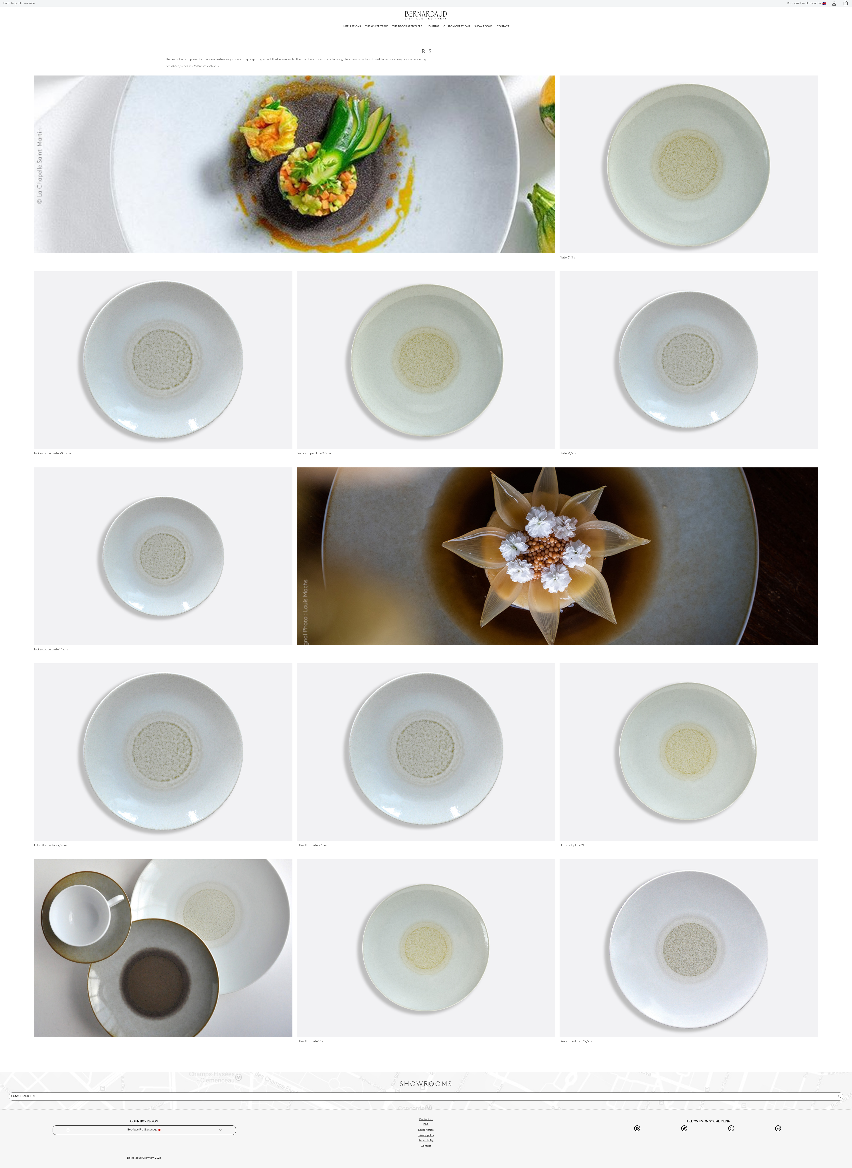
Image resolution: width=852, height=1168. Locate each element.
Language (804, 3)
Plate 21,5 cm (569, 453)
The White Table (376, 26)
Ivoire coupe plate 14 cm (51, 649)
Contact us (426, 1119)
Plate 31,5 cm (569, 257)
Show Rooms (483, 26)
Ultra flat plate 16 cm (312, 1041)
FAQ (425, 1124)
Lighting (432, 26)
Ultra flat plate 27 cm (312, 845)
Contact (503, 26)
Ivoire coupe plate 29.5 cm (52, 453)
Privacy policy (426, 1135)
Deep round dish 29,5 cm (577, 1041)
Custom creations (457, 26)
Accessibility (425, 1140)
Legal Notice (426, 1130)
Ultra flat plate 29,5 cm (50, 845)
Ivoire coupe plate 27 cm (314, 453)
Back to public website (19, 3)
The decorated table (407, 26)
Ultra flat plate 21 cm (574, 845)
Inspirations (352, 26)
